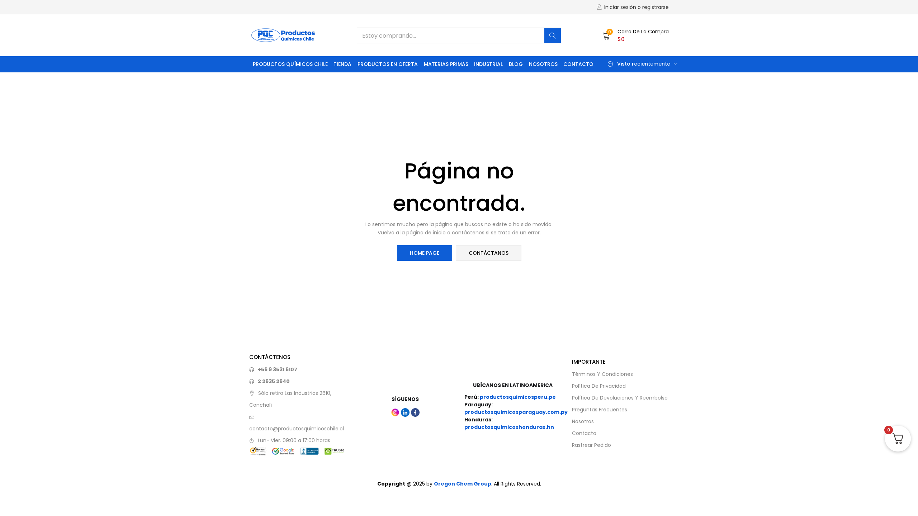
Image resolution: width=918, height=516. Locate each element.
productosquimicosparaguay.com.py (516, 412)
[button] (635, 35)
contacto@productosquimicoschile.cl (296, 428)
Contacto (578, 64)
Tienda (342, 64)
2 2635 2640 (274, 381)
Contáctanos (488, 253)
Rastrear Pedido (591, 445)
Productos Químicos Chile (290, 64)
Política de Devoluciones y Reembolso (620, 397)
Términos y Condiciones (602, 374)
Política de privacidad (599, 386)
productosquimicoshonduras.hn (509, 427)
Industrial (488, 64)
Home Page (424, 253)
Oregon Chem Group (462, 483)
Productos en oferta (388, 64)
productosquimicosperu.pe (518, 397)
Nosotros (543, 64)
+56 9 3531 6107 (277, 369)
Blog (516, 64)
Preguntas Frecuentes (599, 409)
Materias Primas (446, 64)
